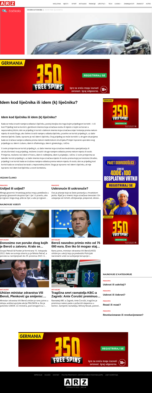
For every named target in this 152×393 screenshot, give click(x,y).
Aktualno (83, 4)
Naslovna (57, 4)
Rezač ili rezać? (112, 305)
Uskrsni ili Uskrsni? (114, 294)
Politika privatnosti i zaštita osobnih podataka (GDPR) (82, 375)
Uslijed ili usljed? (12, 188)
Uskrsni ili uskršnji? (114, 284)
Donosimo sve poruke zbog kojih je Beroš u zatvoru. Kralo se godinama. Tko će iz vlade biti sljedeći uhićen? (24, 244)
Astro (148, 4)
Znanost (140, 4)
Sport (74, 4)
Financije (92, 4)
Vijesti (65, 4)
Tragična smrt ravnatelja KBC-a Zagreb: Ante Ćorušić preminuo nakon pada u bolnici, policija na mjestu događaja (74, 294)
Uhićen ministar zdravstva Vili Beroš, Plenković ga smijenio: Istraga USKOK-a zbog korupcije (23, 294)
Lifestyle (101, 4)
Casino (117, 4)
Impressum (38, 375)
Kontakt (56, 375)
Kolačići (47, 375)
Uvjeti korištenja (111, 375)
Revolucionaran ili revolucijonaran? (123, 315)
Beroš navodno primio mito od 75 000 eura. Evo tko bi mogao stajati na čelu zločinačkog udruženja (75, 244)
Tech (110, 4)
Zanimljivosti (129, 4)
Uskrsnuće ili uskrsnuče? (69, 188)
